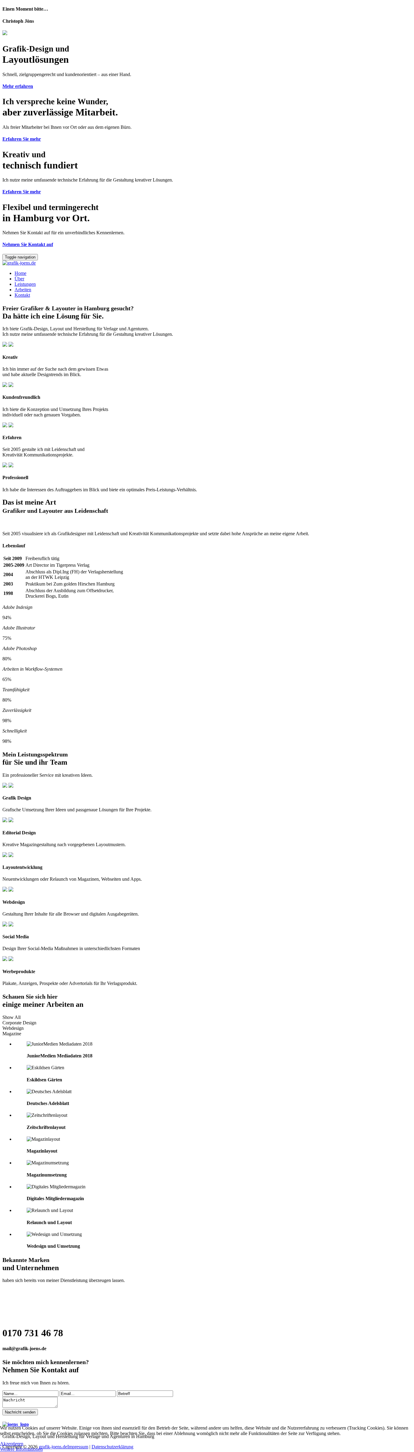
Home (20, 273)
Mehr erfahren (17, 86)
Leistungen (25, 284)
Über (19, 278)
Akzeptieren (11, 1443)
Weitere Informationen (21, 1449)
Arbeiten (23, 289)
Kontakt (22, 295)
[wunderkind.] (207, 263)
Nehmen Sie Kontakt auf (27, 244)
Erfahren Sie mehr (21, 139)
